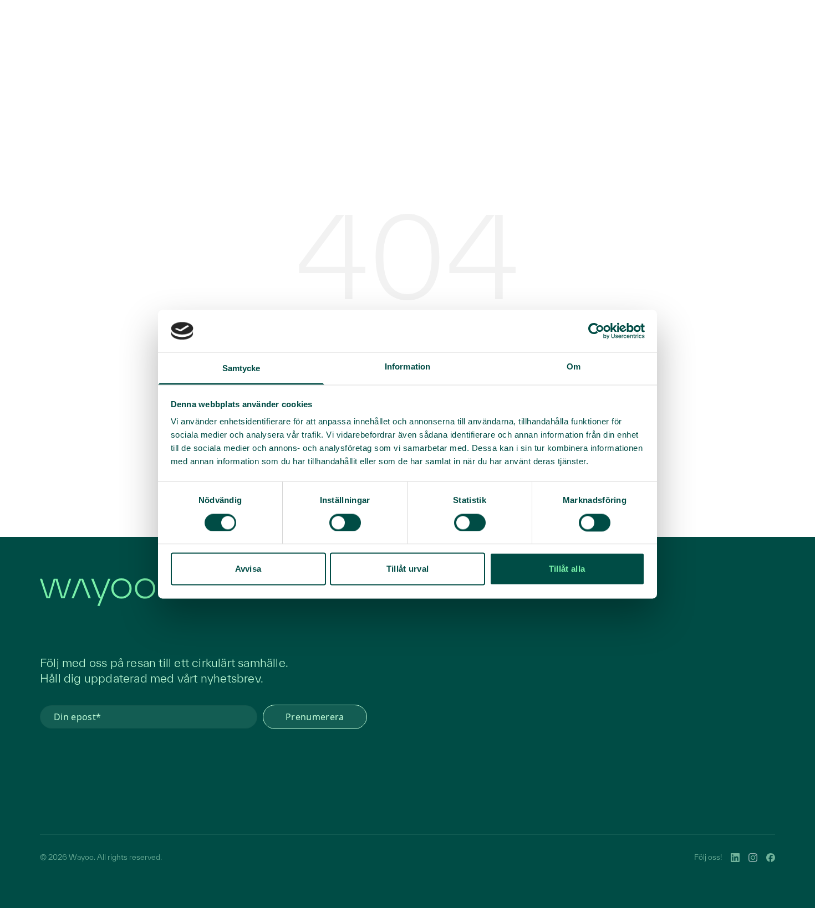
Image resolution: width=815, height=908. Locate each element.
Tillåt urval (407, 569)
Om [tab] (573, 367)
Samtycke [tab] (241, 368)
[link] (735, 857)
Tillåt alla (567, 569)
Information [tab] (407, 367)
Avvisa (248, 569)
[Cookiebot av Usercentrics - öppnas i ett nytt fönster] (596, 330)
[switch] (345, 522)
